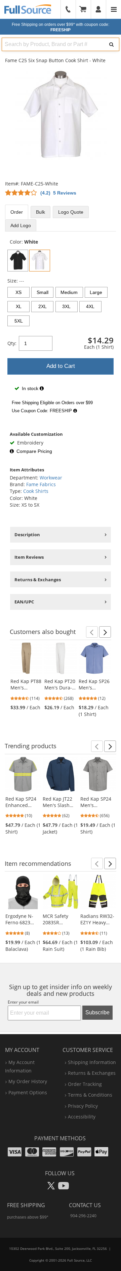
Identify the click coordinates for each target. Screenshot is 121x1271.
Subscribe (97, 1012)
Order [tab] (16, 212)
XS (18, 292)
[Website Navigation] (114, 9)
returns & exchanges (92, 1073)
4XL (90, 306)
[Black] (17, 260)
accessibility (81, 1116)
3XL (66, 306)
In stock (30, 388)
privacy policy (83, 1106)
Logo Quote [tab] (70, 212)
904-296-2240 (83, 1215)
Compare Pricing (34, 451)
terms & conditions (90, 1095)
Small (42, 292)
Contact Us (85, 1205)
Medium (69, 292)
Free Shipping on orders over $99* (60, 27)
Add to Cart (60, 366)
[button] (92, 632)
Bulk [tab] (40, 212)
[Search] (111, 44)
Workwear (51, 477)
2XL (42, 306)
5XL (18, 321)
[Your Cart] (85, 9)
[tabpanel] (60, 327)
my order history (27, 1081)
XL (19, 306)
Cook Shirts (35, 491)
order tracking (85, 1084)
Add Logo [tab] (20, 225)
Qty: (11, 343)
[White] (39, 260)
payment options (27, 1092)
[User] (98, 9)
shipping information (92, 1062)
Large (96, 292)
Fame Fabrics (41, 484)
